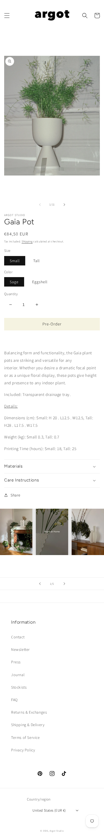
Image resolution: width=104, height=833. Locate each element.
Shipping (27, 241)
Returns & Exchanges (29, 712)
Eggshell (39, 281)
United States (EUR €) (49, 810)
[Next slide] (64, 584)
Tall (36, 260)
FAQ (14, 699)
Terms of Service (25, 737)
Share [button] (16, 495)
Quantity (11, 294)
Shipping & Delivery (27, 724)
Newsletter (20, 649)
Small (15, 260)
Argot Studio (57, 830)
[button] (7, 15)
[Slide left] (40, 205)
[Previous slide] (40, 584)
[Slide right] (64, 205)
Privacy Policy (23, 749)
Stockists (19, 687)
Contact (17, 636)
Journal (17, 674)
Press (16, 661)
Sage (14, 281)
